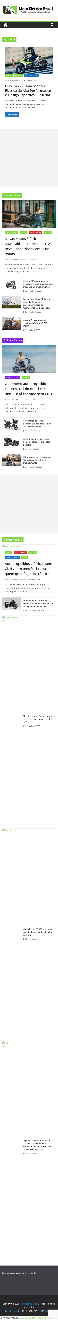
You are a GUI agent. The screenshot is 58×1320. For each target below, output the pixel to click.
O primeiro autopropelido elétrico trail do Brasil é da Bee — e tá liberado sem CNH (28, 388)
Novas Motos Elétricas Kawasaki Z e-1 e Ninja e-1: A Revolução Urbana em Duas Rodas (27, 246)
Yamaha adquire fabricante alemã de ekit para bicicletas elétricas (36, 442)
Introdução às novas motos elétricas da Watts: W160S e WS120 (36, 323)
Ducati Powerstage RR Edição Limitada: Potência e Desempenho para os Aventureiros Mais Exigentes (36, 303)
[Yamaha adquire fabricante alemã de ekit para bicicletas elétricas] (11, 444)
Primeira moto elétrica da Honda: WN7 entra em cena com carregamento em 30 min (38, 603)
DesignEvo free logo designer (35, 1317)
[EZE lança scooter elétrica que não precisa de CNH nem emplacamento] (11, 462)
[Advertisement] (29, 158)
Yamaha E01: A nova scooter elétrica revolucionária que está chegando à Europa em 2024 (38, 284)
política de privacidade (25, 1273)
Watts (25, 557)
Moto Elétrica (35, 233)
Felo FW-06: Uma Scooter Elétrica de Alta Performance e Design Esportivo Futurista (28, 90)
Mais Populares (11, 233)
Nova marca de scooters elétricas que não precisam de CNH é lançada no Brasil (37, 423)
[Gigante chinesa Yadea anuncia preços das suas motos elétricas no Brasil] (11, 721)
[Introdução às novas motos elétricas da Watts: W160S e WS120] (11, 325)
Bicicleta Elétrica (12, 378)
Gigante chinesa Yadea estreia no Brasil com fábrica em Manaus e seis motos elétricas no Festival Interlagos (37, 1145)
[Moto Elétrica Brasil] (5, 25)
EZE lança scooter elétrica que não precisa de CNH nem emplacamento (37, 460)
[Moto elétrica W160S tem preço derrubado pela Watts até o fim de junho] (11, 934)
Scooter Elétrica (31, 76)
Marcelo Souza (31, 80)
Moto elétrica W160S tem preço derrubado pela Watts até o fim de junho (37, 932)
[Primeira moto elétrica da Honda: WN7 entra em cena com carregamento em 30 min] (11, 605)
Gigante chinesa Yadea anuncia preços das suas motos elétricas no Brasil (38, 719)
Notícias (18, 76)
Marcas (9, 76)
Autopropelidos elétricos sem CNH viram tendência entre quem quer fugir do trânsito (28, 568)
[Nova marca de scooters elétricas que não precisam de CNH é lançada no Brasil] (11, 426)
